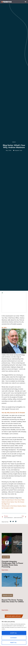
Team (21, 150)
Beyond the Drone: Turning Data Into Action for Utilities (13, 601)
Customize (13, 637)
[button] (25, 2)
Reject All (13, 642)
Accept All (13, 633)
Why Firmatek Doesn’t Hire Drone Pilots (13, 500)
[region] (14, 632)
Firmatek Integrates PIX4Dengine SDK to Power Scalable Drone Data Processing (12, 564)
